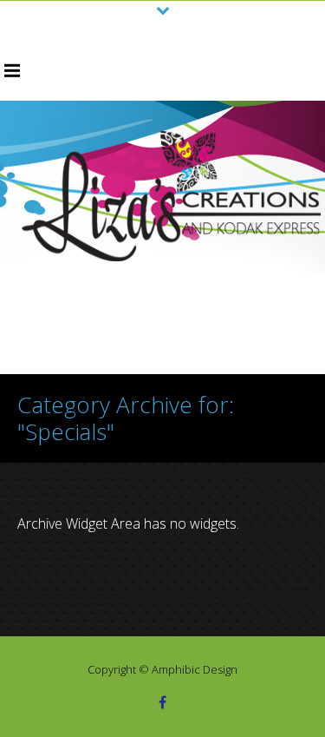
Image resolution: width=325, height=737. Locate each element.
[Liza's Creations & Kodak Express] (171, 196)
